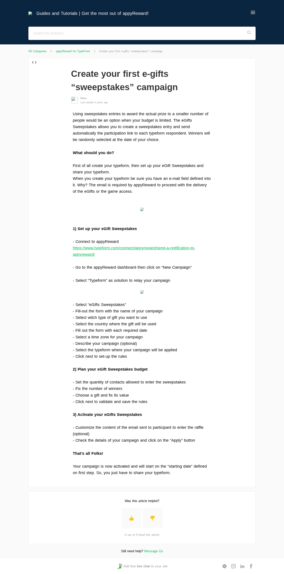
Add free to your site (145, 566)
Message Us (153, 551)
